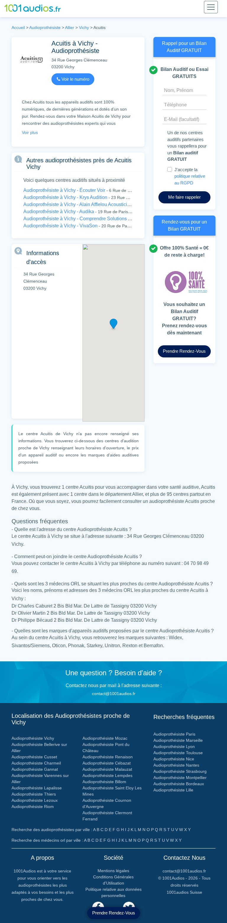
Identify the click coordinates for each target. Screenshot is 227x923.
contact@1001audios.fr (113, 693)
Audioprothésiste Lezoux (35, 800)
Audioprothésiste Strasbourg (180, 771)
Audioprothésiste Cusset (34, 756)
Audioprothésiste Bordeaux (178, 783)
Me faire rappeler (184, 197)
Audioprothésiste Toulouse (178, 752)
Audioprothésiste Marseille (178, 740)
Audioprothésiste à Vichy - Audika (58, 211)
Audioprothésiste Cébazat (106, 763)
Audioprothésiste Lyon (174, 746)
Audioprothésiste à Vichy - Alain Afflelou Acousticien (77, 204)
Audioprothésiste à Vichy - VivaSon (60, 225)
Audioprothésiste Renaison (107, 756)
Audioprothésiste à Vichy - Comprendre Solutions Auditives (85, 218)
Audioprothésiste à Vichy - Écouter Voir (64, 190)
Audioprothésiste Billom (104, 781)
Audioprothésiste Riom (33, 806)
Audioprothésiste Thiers (34, 794)
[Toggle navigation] (211, 7)
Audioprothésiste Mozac (104, 738)
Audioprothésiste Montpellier (180, 777)
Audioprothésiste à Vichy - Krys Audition (65, 197)
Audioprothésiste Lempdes (107, 775)
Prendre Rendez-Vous (113, 912)
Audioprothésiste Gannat (35, 769)
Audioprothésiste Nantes (176, 765)
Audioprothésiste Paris (174, 734)
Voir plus (30, 132)
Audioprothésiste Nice (173, 759)
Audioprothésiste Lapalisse (37, 788)
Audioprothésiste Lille (173, 790)
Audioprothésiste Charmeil (36, 763)
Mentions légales (113, 870)
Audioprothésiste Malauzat (107, 769)
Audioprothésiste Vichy (33, 738)
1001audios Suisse (184, 892)
